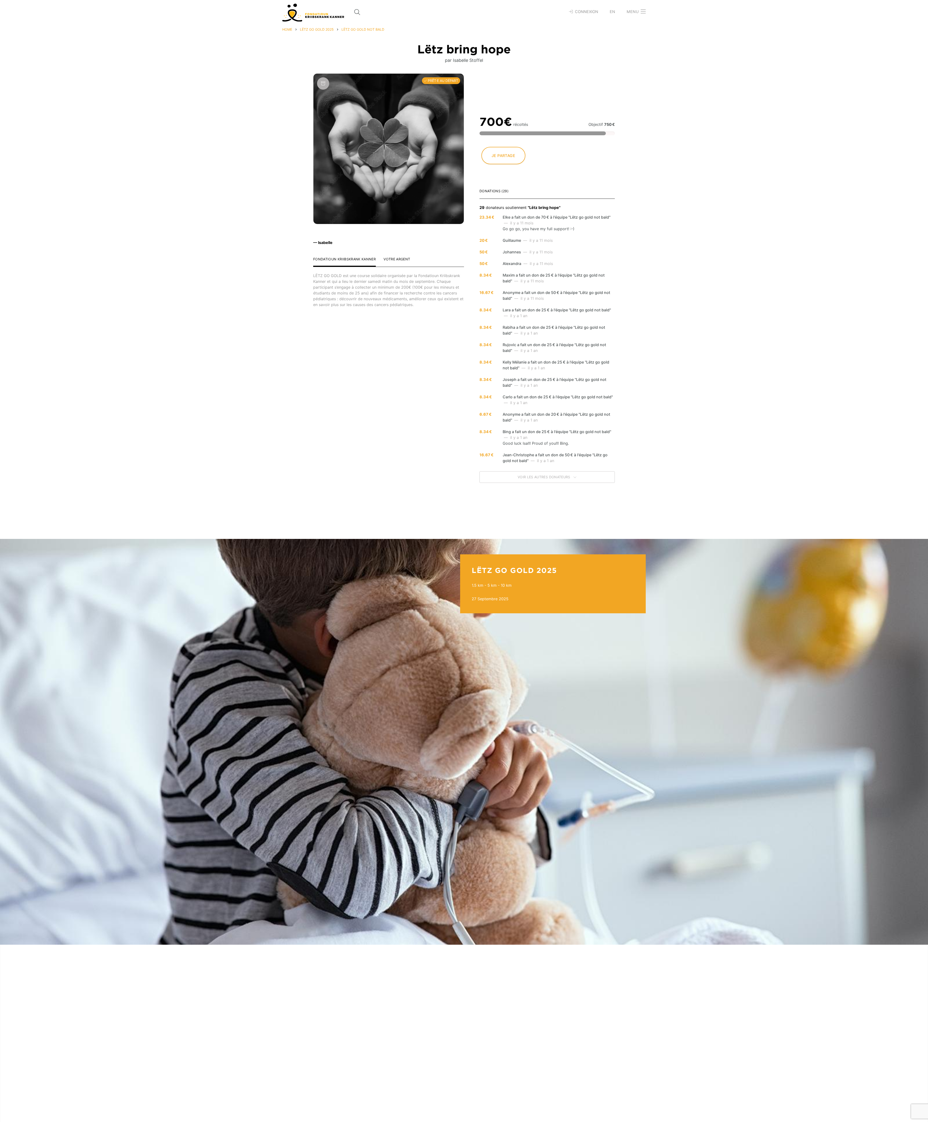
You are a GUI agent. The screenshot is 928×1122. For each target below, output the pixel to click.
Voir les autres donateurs (544, 477)
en (612, 11)
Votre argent (397, 259)
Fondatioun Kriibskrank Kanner (344, 259)
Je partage (503, 155)
